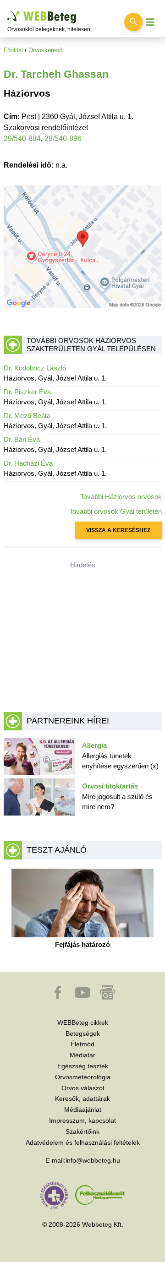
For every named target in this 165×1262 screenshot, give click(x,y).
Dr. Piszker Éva (27, 392)
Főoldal (13, 50)
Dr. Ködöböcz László (35, 368)
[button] (58, 997)
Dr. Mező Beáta (27, 415)
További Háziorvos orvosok (121, 496)
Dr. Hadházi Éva (28, 463)
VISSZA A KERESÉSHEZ (118, 530)
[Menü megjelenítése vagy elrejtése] (150, 22)
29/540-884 (22, 138)
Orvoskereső (45, 50)
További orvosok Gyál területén (115, 511)
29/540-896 (63, 138)
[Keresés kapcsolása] (133, 22)
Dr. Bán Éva (22, 439)
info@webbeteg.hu (93, 1160)
